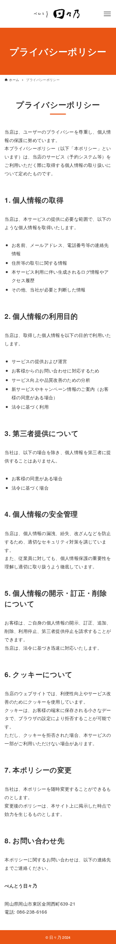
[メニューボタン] (107, 13)
